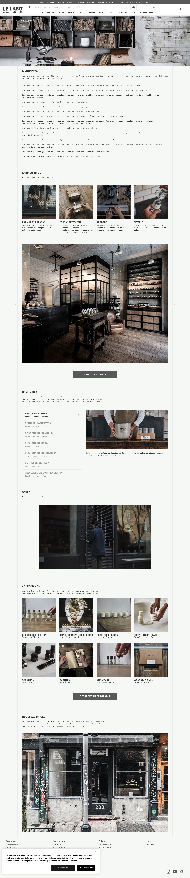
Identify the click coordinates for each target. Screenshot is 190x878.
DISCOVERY (122, 13)
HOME (61, 13)
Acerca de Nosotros (25, 20)
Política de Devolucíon (106, 845)
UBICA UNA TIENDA (95, 375)
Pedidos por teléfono (105, 848)
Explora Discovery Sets (141, 682)
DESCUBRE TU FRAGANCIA (95, 696)
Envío (101, 850)
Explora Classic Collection (30, 637)
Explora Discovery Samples (105, 682)
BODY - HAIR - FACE (75, 13)
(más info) (123, 2)
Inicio (15, 20)
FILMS (133, 13)
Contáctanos (57, 845)
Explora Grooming (28, 682)
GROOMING (90, 13)
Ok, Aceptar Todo (86, 868)
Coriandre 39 (10, 848)
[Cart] (181, 9)
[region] (51, 861)
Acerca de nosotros (12, 845)
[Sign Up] (133, 7)
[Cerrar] (95, 852)
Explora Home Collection (105, 637)
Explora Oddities (64, 682)
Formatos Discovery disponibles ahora (71, 637)
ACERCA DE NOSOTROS (148, 13)
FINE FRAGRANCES (48, 13)
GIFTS (112, 13)
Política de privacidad (60, 848)
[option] (95, 2)
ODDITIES (103, 13)
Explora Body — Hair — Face (144, 637)
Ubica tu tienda (150, 845)
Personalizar (63, 868)
